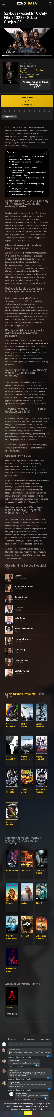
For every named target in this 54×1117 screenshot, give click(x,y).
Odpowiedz (20, 1057)
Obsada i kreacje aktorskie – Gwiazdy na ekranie (27, 163)
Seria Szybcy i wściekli (20, 694)
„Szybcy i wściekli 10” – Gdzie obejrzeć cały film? (26, 185)
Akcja (22, 70)
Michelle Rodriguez (24, 586)
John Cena (20, 618)
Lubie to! (11, 1057)
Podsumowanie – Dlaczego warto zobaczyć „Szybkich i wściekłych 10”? (26, 193)
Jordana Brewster (23, 639)
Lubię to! (12, 1039)
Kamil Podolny (21, 1094)
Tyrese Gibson (21, 597)
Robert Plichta (14, 1061)
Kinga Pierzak (14, 1070)
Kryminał (39, 70)
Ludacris (19, 607)
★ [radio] (5, 111)
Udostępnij (46, 1039)
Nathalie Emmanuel (24, 628)
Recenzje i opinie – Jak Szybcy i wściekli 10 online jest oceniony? (26, 179)
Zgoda (27, 1113)
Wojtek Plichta (14, 1083)
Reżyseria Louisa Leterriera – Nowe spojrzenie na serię (23, 168)
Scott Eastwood (22, 671)
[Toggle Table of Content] (43, 153)
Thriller (23, 72)
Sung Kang (20, 650)
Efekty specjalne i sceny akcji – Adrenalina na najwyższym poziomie (29, 174)
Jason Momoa (21, 660)
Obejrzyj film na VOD (19, 189)
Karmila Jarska (15, 1050)
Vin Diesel (19, 576)
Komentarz (29, 1039)
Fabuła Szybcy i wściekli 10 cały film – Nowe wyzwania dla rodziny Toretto (26, 157)
